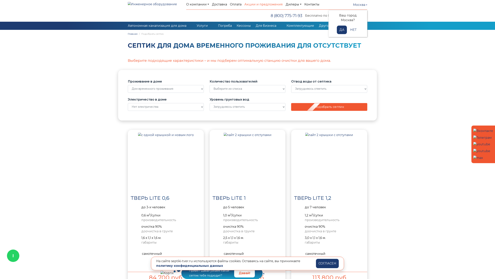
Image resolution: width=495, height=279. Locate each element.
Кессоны (244, 26)
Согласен (327, 263)
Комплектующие (300, 26)
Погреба (225, 26)
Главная (132, 33)
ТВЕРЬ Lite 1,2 (312, 198)
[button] (134, 162)
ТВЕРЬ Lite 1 (229, 198)
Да (341, 30)
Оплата (236, 4)
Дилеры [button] (292, 4)
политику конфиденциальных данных (189, 266)
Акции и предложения (263, 4)
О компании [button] (196, 4)
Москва (359, 5)
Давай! (244, 273)
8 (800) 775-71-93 (286, 15)
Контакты (311, 4)
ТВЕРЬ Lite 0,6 (150, 198)
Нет (353, 30)
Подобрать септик (329, 107)
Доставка (219, 4)
